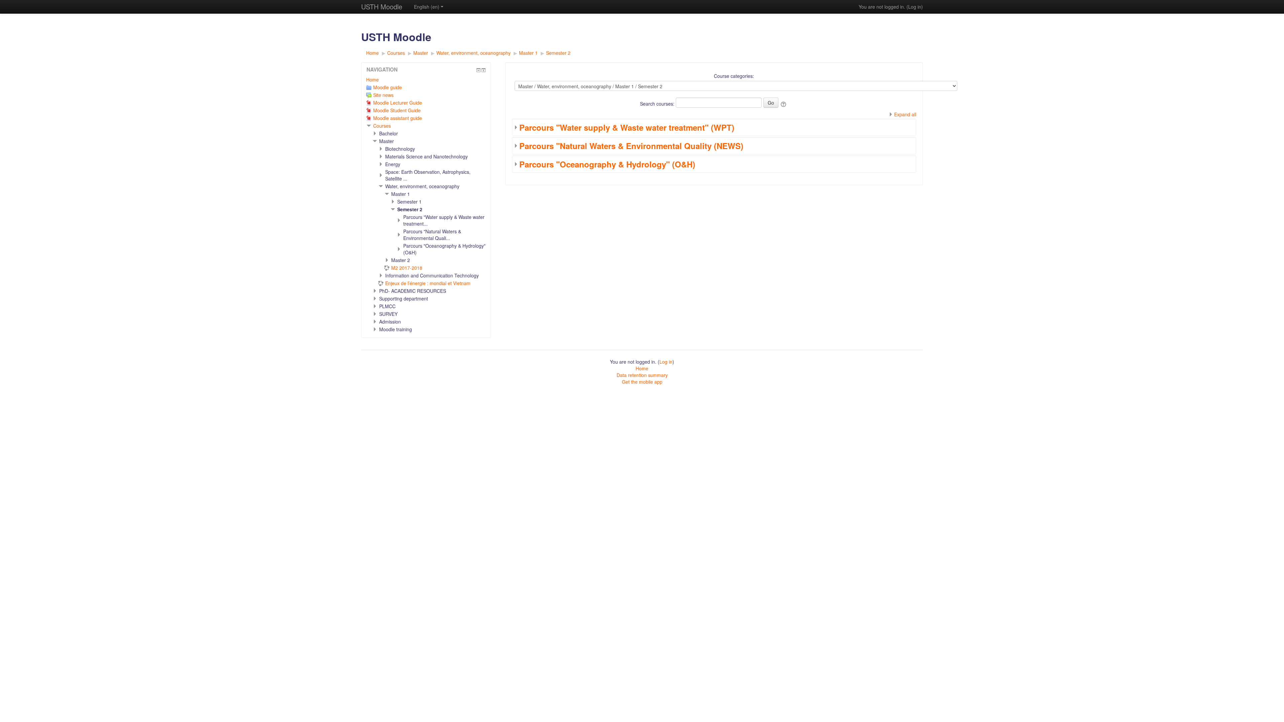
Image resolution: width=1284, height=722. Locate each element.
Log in (914, 6)
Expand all (905, 114)
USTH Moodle (381, 6)
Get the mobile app (642, 381)
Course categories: (734, 76)
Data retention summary (642, 375)
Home (372, 79)
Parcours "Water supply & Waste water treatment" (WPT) (626, 127)
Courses (382, 125)
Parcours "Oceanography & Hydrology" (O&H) (607, 164)
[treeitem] (426, 79)
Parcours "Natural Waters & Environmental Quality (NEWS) (631, 145)
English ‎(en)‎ (426, 6)
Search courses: (658, 103)
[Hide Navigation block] (478, 70)
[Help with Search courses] (784, 103)
